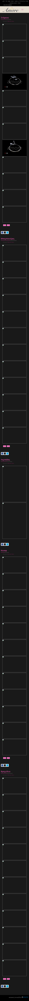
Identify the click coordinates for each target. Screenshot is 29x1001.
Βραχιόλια (5, 771)
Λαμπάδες (5, 459)
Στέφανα (5, 17)
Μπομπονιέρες (7, 238)
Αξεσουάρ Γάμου (10, 21)
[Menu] (22, 9)
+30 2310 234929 (7, 5)
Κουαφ (4, 550)
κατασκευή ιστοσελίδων (15, 997)
